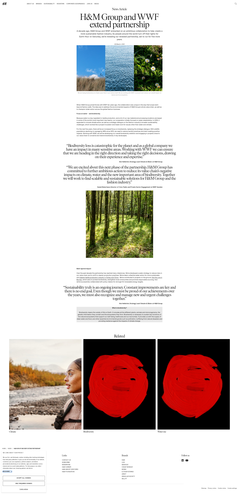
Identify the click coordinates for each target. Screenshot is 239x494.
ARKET (124, 474)
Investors (60, 3)
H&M (123, 460)
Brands (39, 3)
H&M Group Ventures (70, 469)
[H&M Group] (14, 3)
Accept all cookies (24, 478)
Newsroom (66, 464)
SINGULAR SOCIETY (128, 476)
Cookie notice (222, 488)
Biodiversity (88, 431)
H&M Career (66, 467)
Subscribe (66, 462)
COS (123, 462)
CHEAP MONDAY (127, 467)
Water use (161, 431)
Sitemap (203, 488)
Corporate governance (75, 3)
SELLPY (124, 478)
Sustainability (49, 3)
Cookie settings (232, 488)
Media (96, 3)
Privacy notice (212, 488)
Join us (89, 3)
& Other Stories (128, 471)
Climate (12, 431)
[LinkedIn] (182, 460)
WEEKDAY (125, 464)
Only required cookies (23, 483)
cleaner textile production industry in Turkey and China (99, 277)
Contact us (66, 460)
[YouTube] (187, 460)
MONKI (124, 469)
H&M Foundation (68, 471)
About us (30, 3)
